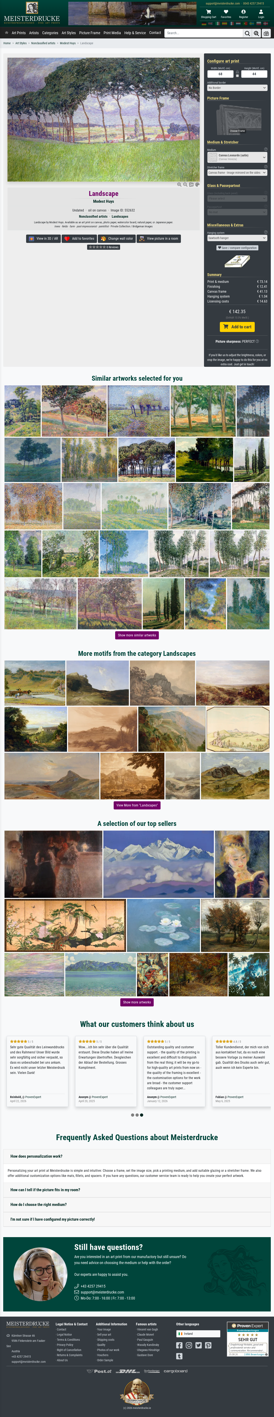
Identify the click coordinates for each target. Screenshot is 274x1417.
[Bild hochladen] (266, 33)
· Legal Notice (64, 1334)
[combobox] (237, 88)
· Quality (100, 1345)
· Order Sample (104, 1360)
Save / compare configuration (239, 248)
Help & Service (135, 33)
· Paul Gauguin (144, 1340)
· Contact (61, 1329)
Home (7, 43)
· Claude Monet (145, 1334)
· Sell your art (103, 1334)
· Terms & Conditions (68, 1340)
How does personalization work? (36, 1156)
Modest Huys (68, 43)
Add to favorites (82, 238)
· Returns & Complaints (69, 1355)
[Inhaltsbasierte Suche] (256, 33)
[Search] (247, 33)
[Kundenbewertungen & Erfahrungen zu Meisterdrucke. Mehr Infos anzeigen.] (248, 1339)
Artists (34, 33)
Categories (50, 33)
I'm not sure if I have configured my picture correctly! (52, 1219)
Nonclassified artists (43, 43)
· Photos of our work (107, 1350)
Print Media (112, 33)
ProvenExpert (33, 1097)
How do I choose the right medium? (38, 1204)
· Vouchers (102, 1355)
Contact (155, 33)
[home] (6, 33)
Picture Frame (89, 33)
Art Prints (19, 33)
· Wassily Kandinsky (147, 1345)
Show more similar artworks (137, 635)
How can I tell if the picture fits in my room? (45, 1189)
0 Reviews (112, 247)
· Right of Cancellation (68, 1350)
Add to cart (239, 326)
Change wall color (119, 238)
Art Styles (69, 33)
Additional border (216, 82)
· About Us (62, 1360)
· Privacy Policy (64, 1345)
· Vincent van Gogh (147, 1329)
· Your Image (103, 1329)
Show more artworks (137, 1002)
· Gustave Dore (144, 1355)
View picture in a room (161, 238)
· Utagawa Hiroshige (148, 1350)
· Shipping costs (105, 1340)
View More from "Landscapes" (137, 805)
